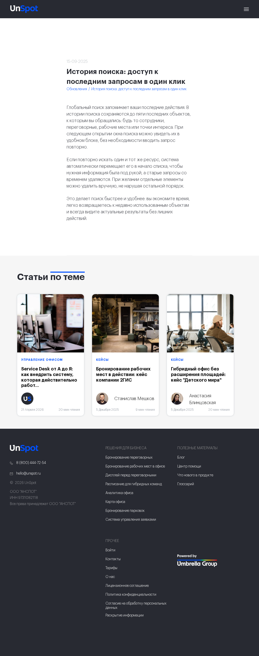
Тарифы (111, 568)
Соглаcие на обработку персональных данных (135, 606)
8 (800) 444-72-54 (30, 463)
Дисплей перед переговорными (130, 475)
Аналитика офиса (119, 493)
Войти (110, 550)
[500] (184, 577)
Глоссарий (185, 484)
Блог (181, 457)
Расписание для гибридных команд (133, 484)
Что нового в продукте (195, 475)
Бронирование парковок (125, 511)
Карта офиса (115, 502)
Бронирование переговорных (129, 457)
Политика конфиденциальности (130, 594)
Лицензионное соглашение (127, 586)
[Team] (208, 560)
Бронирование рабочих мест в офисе (135, 466)
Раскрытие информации (124, 615)
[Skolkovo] (183, 544)
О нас (110, 577)
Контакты (113, 559)
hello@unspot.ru (28, 473)
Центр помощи (189, 466)
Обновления (77, 89)
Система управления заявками (130, 519)
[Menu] (246, 9)
